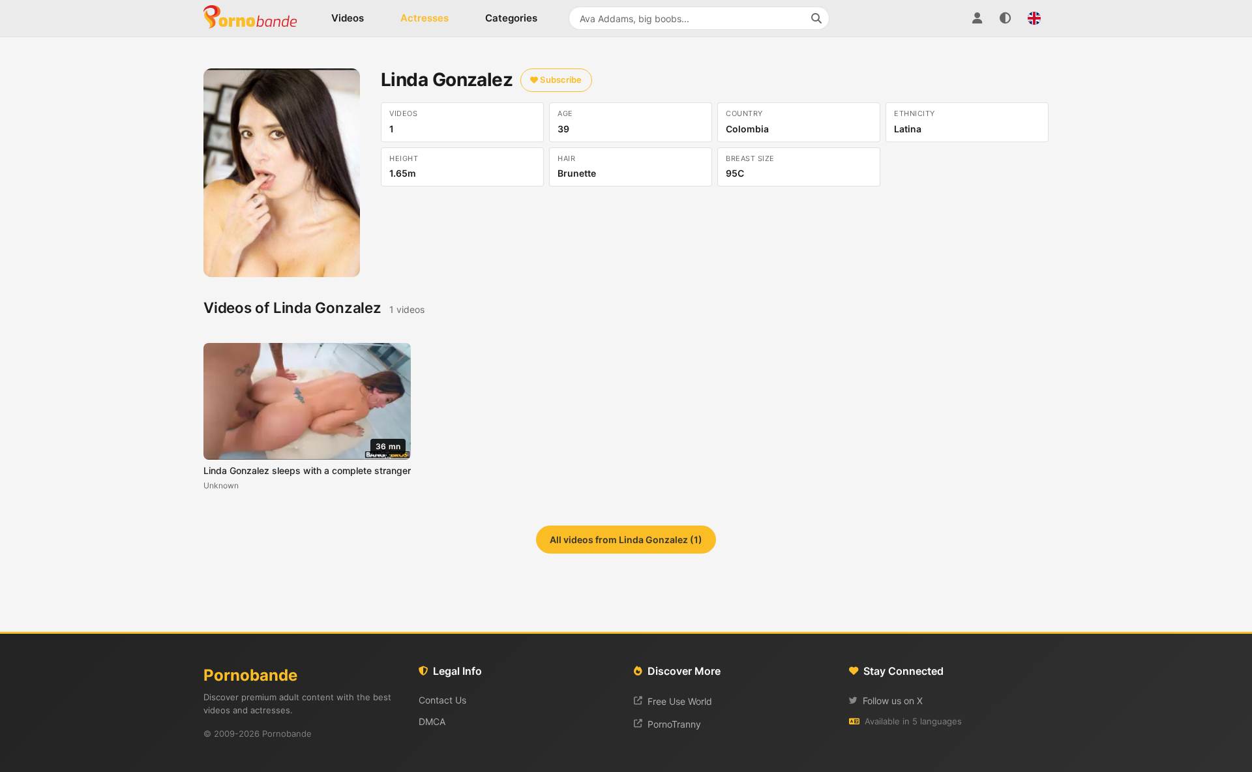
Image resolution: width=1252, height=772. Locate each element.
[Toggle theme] (1005, 18)
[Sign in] (976, 18)
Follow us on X (893, 700)
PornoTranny (674, 724)
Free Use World (680, 701)
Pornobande (255, 18)
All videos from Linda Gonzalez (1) (626, 539)
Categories (511, 18)
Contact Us (442, 699)
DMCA (432, 721)
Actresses (424, 18)
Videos (347, 18)
